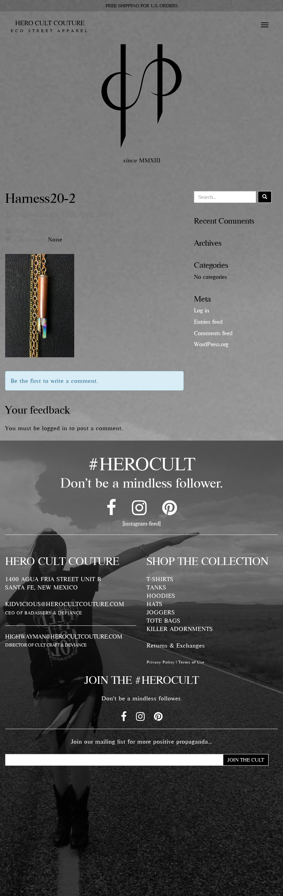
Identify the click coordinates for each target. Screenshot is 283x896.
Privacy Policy (161, 662)
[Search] (265, 197)
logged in (54, 428)
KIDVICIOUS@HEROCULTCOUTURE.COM (64, 604)
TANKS (156, 587)
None (55, 239)
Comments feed (213, 333)
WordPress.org (211, 344)
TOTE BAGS (163, 620)
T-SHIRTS (160, 579)
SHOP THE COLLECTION (208, 561)
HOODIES (161, 596)
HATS (155, 604)
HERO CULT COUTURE (50, 26)
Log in (201, 310)
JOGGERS (161, 612)
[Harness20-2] (39, 305)
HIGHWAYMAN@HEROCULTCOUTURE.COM (63, 636)
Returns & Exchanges (176, 645)
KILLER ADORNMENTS (180, 629)
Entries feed (208, 322)
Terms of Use (191, 662)
